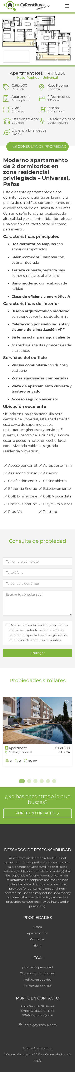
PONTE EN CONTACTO (35, 813)
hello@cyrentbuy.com (39, 1025)
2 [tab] (29, 781)
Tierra (37, 945)
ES (43, 6)
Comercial (37, 939)
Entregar (38, 653)
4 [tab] (42, 781)
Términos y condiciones (37, 973)
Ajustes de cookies (37, 986)
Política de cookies (37, 979)
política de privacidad (37, 967)
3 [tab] (35, 781)
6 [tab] (54, 781)
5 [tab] (48, 781)
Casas (37, 927)
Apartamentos (37, 933)
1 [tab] (21, 781)
